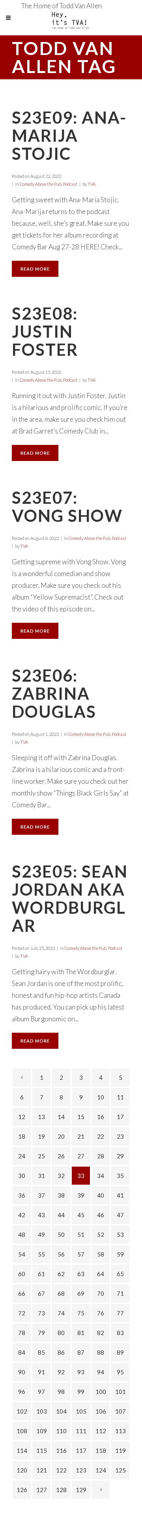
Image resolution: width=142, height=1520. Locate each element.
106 (100, 1411)
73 (41, 1313)
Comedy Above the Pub (41, 184)
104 (61, 1411)
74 (61, 1313)
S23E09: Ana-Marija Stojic (69, 135)
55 (41, 1254)
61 (41, 1273)
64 (100, 1273)
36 (21, 1195)
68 (61, 1293)
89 (120, 1352)
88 (100, 1352)
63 (80, 1273)
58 (100, 1254)
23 (120, 1136)
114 (22, 1450)
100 (100, 1391)
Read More (35, 268)
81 (80, 1332)
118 (100, 1450)
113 (120, 1430)
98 (61, 1391)
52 (100, 1234)
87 (80, 1352)
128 (61, 1489)
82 (100, 1332)
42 (21, 1214)
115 (41, 1450)
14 (61, 1116)
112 (100, 1430)
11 (120, 1097)
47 (120, 1214)
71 (120, 1293)
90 (21, 1371)
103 (41, 1411)
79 (41, 1332)
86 (61, 1352)
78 (21, 1332)
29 (120, 1156)
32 (61, 1175)
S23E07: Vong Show (67, 506)
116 (61, 1450)
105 (81, 1411)
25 (41, 1156)
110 (61, 1430)
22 (100, 1136)
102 (22, 1411)
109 (41, 1430)
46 (100, 1214)
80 (61, 1332)
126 (22, 1489)
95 (120, 1371)
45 (80, 1214)
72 (21, 1313)
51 (80, 1234)
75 (80, 1313)
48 (21, 1234)
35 (120, 1175)
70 (100, 1293)
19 (41, 1136)
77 (120, 1313)
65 (120, 1273)
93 (80, 1371)
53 (120, 1234)
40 (100, 1195)
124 (100, 1470)
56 (61, 1254)
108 (22, 1430)
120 (22, 1470)
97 (41, 1391)
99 (80, 1391)
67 (41, 1293)
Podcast (70, 184)
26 (61, 1156)
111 (81, 1430)
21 (80, 1136)
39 (80, 1195)
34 (100, 1175)
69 (80, 1293)
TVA (91, 184)
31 (41, 1175)
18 (21, 1136)
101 (120, 1391)
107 (120, 1411)
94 (100, 1371)
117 (81, 1450)
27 (80, 1156)
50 (61, 1234)
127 (41, 1489)
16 (100, 1116)
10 (100, 1097)
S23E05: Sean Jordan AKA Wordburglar (70, 898)
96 (21, 1391)
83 (120, 1332)
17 (120, 1116)
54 (21, 1254)
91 (41, 1371)
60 (21, 1273)
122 (61, 1470)
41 (120, 1195)
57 (80, 1254)
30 (21, 1175)
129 (81, 1489)
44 (61, 1214)
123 (81, 1470)
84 (21, 1352)
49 (41, 1234)
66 (21, 1293)
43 (41, 1214)
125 (120, 1470)
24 (21, 1156)
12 (21, 1116)
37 (41, 1195)
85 (41, 1352)
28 (100, 1156)
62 (61, 1273)
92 (61, 1371)
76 (100, 1313)
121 (41, 1470)
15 (80, 1116)
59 (120, 1254)
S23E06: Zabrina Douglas (54, 693)
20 (61, 1136)
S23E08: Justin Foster (45, 331)
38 (61, 1195)
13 (41, 1116)
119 (120, 1450)
